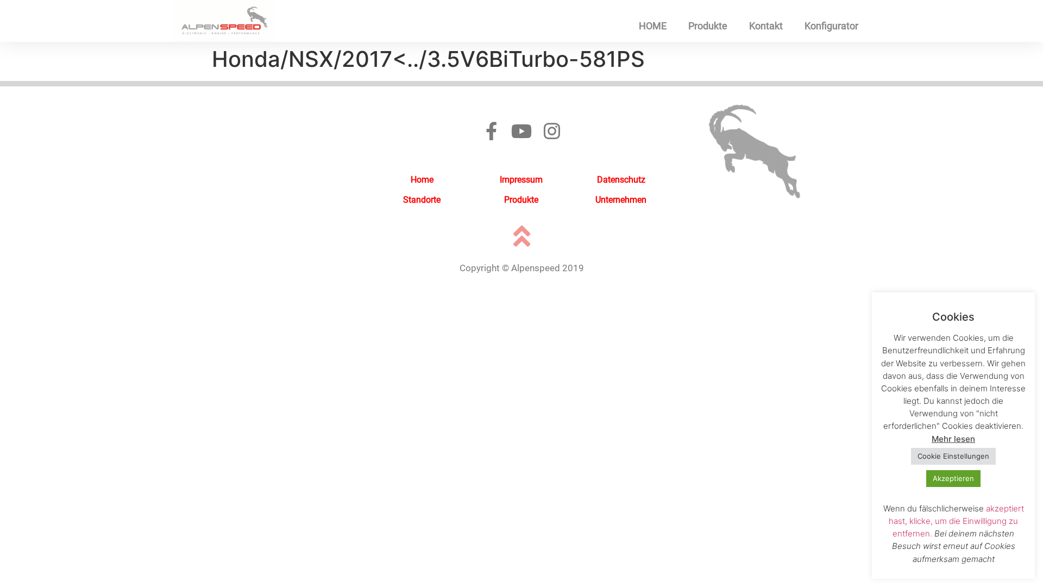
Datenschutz (621, 179)
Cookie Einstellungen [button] (953, 456)
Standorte (422, 200)
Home (422, 179)
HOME (653, 26)
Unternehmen (620, 200)
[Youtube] (521, 131)
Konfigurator (831, 26)
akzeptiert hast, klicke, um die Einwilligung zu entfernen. (956, 521)
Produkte (707, 26)
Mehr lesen (953, 439)
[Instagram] (552, 131)
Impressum (521, 179)
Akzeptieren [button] (953, 478)
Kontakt (766, 26)
